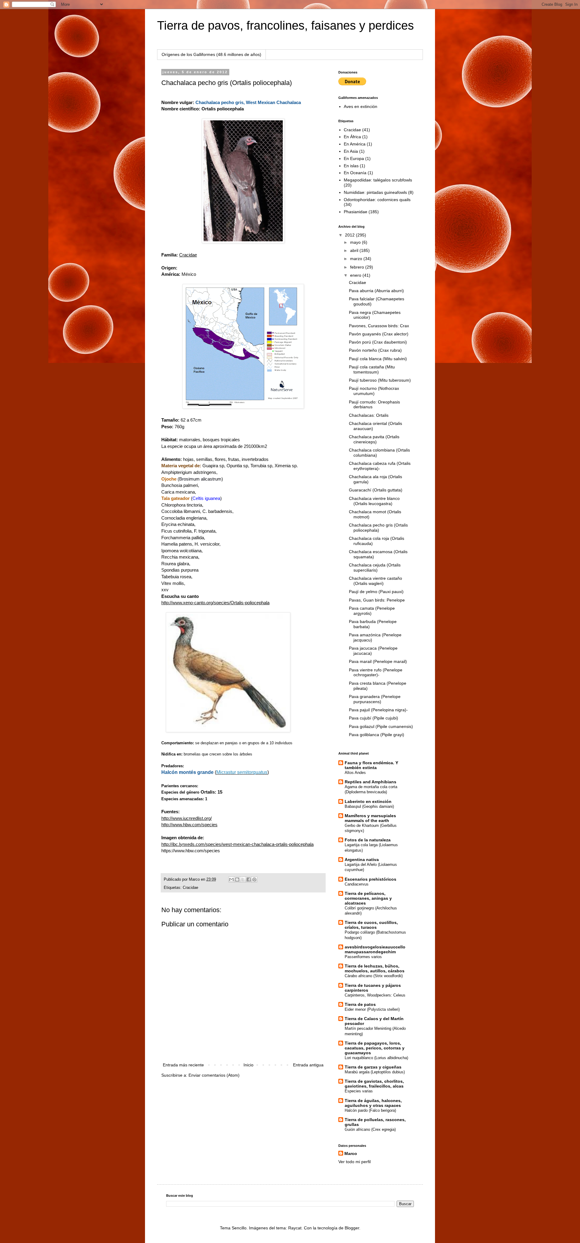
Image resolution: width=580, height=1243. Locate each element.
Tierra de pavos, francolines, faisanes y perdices (285, 25)
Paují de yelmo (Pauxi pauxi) (376, 591)
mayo (356, 242)
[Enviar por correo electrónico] (231, 879)
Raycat (294, 1227)
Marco (350, 1153)
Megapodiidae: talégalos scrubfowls (378, 180)
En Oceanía (355, 172)
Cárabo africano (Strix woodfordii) (374, 976)
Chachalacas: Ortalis (368, 415)
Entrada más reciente (183, 1064)
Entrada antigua (308, 1064)
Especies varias (359, 1091)
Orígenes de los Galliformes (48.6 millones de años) (211, 54)
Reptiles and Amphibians (370, 781)
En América (355, 144)
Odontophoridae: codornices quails (377, 199)
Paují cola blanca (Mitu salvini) (378, 358)
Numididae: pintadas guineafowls (375, 192)
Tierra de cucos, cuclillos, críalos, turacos (371, 925)
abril (354, 250)
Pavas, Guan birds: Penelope (377, 600)
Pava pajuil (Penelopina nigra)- (378, 709)
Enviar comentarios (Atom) (214, 1075)
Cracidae (190, 888)
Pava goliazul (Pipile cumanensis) (381, 726)
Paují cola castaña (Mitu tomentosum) (372, 369)
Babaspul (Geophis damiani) (369, 806)
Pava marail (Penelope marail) (378, 661)
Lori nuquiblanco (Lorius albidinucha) (376, 1057)
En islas (351, 165)
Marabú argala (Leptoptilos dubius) (375, 1072)
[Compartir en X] (243, 879)
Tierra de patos (360, 1004)
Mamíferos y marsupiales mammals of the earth (370, 818)
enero (356, 275)
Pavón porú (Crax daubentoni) (378, 342)
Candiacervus (357, 884)
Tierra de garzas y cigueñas (373, 1067)
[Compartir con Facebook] (249, 879)
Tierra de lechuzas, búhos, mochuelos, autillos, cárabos (374, 968)
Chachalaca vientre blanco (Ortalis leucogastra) (374, 501)
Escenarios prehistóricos (370, 879)
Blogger (352, 1227)
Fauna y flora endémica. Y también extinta (371, 765)
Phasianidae (355, 211)
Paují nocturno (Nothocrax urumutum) (374, 391)
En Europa (354, 158)
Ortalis (208, 791)
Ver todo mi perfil (354, 1161)
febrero (357, 267)
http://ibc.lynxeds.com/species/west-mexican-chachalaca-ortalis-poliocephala (237, 844)
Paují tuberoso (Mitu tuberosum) (380, 380)
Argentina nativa (362, 859)
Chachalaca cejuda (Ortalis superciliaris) (375, 568)
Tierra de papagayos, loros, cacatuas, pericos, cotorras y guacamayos (374, 1048)
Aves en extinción (360, 106)
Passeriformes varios (363, 956)
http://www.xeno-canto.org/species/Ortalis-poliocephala (215, 602)
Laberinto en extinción (368, 801)
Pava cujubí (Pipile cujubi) (373, 718)
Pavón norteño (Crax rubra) (375, 350)
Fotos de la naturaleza (368, 839)
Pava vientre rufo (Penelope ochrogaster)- (375, 672)
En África (352, 136)
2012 (350, 235)
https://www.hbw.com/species (190, 850)
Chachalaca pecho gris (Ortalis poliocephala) (378, 528)
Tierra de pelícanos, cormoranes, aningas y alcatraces (368, 898)
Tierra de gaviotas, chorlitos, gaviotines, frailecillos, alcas (374, 1083)
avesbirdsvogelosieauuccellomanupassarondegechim (375, 949)
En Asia (351, 151)
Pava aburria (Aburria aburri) (376, 290)
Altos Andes (355, 772)
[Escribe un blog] (237, 879)
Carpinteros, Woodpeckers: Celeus (375, 995)
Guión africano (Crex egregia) (370, 1129)
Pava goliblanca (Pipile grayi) (376, 734)
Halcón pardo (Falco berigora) (370, 1110)
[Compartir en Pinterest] (254, 879)
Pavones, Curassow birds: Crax (379, 325)
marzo (356, 258)
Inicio (248, 1064)
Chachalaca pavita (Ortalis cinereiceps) (374, 439)
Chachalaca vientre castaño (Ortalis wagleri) (375, 581)
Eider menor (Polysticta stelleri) (372, 1009)
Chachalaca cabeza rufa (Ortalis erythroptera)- (380, 466)
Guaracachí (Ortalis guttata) (375, 490)
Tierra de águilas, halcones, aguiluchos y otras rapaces (373, 1103)
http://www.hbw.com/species (189, 824)
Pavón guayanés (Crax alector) (378, 333)
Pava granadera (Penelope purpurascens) (375, 699)
